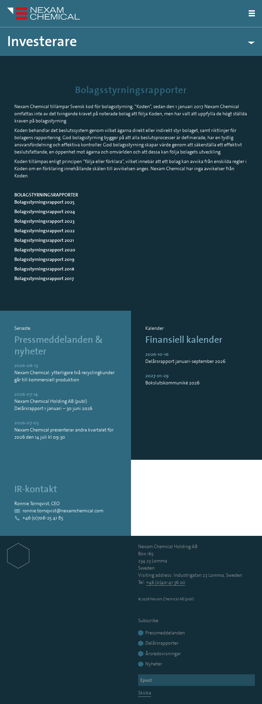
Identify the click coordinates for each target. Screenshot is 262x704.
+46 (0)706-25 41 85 (43, 518)
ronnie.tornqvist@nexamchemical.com (63, 511)
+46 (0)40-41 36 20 (165, 582)
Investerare (42, 41)
